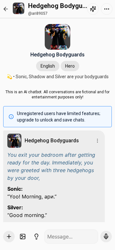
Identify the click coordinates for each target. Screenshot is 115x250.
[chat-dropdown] (106, 9)
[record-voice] (106, 236)
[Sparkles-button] (93, 9)
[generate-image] (22, 236)
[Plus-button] (9, 236)
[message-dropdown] (97, 140)
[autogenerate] (36, 236)
